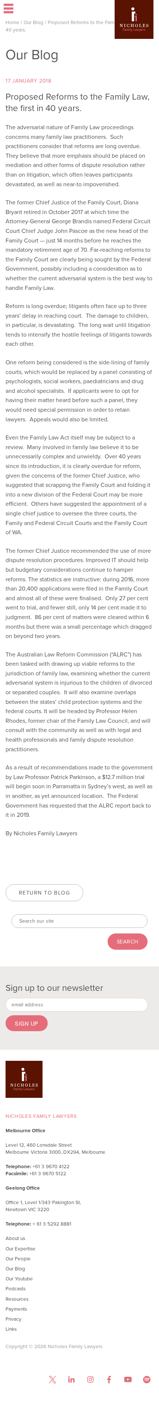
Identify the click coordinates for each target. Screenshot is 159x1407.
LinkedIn (71, 1380)
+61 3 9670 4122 (51, 1166)
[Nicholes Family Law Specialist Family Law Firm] (134, 30)
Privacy (13, 1319)
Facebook (109, 1380)
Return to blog (44, 893)
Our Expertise (20, 1248)
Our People (18, 1258)
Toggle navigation (30, 9)
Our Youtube (19, 1278)
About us (15, 1238)
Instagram (90, 1380)
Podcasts (16, 1288)
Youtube (128, 1380)
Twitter (52, 1380)
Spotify (146, 1380)
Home (12, 22)
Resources (17, 1299)
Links (11, 1329)
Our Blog (33, 22)
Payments (16, 1309)
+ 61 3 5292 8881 (52, 1223)
